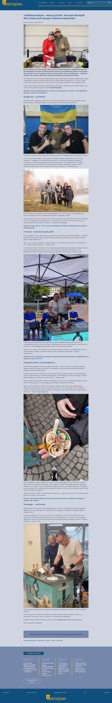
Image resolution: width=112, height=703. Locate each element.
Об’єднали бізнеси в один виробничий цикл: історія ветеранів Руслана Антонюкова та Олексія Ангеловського (48, 669)
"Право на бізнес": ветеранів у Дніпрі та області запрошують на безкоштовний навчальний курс (81, 667)
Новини (52, 2)
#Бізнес (53, 640)
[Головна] (12, 3)
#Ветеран (59, 640)
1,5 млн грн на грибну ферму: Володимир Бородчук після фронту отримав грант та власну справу (63, 668)
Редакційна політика (60, 692)
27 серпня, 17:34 (46, 660)
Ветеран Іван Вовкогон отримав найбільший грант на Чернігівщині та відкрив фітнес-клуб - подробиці (30, 667)
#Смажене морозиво (30, 640)
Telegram (46, 634)
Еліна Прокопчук (28, 22)
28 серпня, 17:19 (27, 660)
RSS (85, 692)
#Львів (48, 640)
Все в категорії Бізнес (32, 681)
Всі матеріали (43, 2)
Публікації (62, 2)
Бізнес (70, 2)
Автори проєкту (31, 692)
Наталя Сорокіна (27, 659)
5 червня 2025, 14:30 (38, 22)
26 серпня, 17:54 (62, 660)
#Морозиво (41, 640)
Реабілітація (79, 2)
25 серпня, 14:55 (79, 660)
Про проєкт (5, 692)
